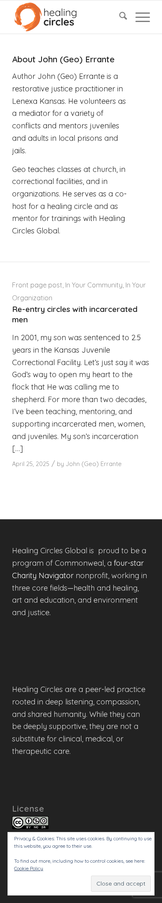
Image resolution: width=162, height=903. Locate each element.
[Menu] (138, 17)
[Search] (119, 17)
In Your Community (94, 285)
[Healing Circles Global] (67, 17)
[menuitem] (119, 17)
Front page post (37, 285)
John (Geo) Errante (94, 464)
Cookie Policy (28, 868)
